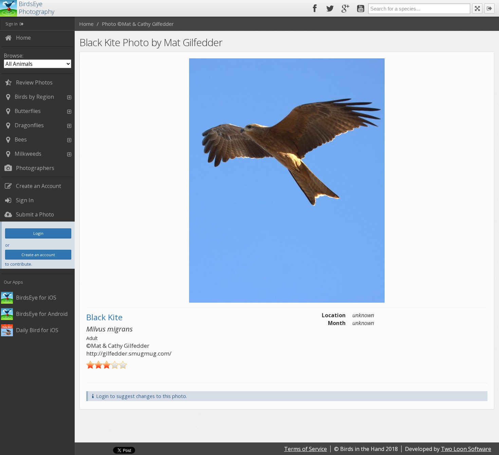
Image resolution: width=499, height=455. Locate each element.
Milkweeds (28, 153)
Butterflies (28, 111)
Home (86, 23)
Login (38, 233)
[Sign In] (489, 8)
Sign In (11, 24)
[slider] (106, 365)
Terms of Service (305, 449)
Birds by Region (34, 96)
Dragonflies (29, 125)
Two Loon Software (466, 449)
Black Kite (104, 317)
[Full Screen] (477, 8)
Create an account (38, 254)
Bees (21, 139)
